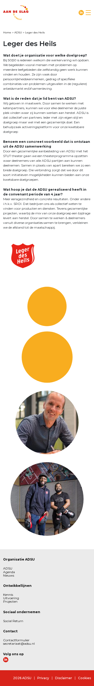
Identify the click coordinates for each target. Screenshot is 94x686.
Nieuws (8, 575)
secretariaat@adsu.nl (19, 643)
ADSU (18, 32)
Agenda (9, 572)
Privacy (43, 678)
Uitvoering (11, 598)
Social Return (13, 621)
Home (7, 32)
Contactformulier (16, 640)
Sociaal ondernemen (21, 612)
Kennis (8, 595)
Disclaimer (63, 678)
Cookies (84, 678)
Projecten (10, 601)
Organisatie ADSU (19, 559)
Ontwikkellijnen (17, 586)
